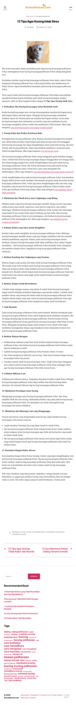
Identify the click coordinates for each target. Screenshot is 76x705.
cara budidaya (12, 642)
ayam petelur (7, 634)
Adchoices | (25, 695)
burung (23, 636)
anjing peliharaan (19, 632)
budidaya (14, 634)
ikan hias (28, 660)
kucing (28, 532)
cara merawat (12, 651)
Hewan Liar (17, 654)
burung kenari (32, 637)
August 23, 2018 (45, 27)
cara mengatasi (12, 648)
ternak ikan (31, 678)
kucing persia (8, 669)
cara (37, 640)
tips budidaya (15, 680)
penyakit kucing (10, 676)
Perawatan (20, 676)
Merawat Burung (10, 674)
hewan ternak (11, 660)
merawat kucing (26, 673)
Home (27, 16)
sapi (37, 676)
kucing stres (59, 532)
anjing (7, 631)
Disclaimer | (35, 695)
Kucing (31, 16)
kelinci (34, 660)
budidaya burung (27, 634)
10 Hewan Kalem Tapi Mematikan (17, 618)
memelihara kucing (19, 534)
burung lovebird (8, 640)
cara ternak (26, 652)
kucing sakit (50, 532)
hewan (34, 652)
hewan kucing (7, 654)
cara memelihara (14, 645)
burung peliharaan (24, 639)
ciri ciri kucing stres (49, 151)
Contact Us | (45, 695)
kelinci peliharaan (9, 663)
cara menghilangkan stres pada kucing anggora (53, 172)
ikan (22, 660)
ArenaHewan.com (11, 698)
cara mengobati (29, 649)
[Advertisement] (38, 505)
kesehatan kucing (18, 532)
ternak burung (20, 678)
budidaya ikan (11, 637)
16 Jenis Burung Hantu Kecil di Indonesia (21, 613)
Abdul (31, 27)
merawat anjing (27, 671)
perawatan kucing (29, 676)
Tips (6, 680)
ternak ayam (8, 678)
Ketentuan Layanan (28, 698)
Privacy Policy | (57, 695)
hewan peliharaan (16, 657)
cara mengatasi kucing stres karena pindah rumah (31, 127)
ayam (31, 632)
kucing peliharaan (38, 532)
